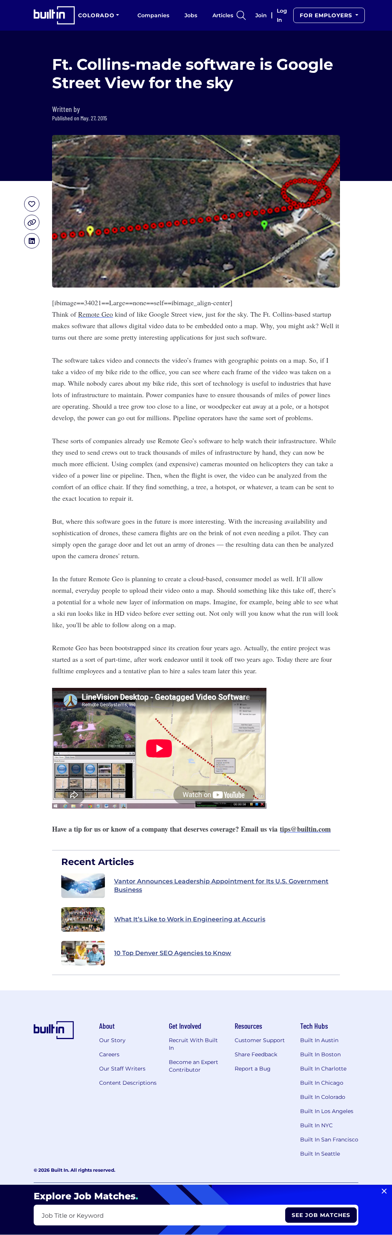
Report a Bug (253, 1068)
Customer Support (260, 1040)
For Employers (327, 15)
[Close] (384, 1191)
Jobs (191, 15)
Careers (109, 1054)
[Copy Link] (31, 222)
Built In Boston (320, 1054)
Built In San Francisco (329, 1139)
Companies (153, 15)
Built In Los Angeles (326, 1111)
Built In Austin (319, 1040)
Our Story (112, 1040)
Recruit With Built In (193, 1044)
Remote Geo (95, 314)
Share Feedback (256, 1054)
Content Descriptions (128, 1082)
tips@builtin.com (305, 829)
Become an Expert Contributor (193, 1066)
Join (261, 15)
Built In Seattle (320, 1153)
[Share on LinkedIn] (31, 240)
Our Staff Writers (122, 1068)
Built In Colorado (322, 1097)
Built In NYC (316, 1125)
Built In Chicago (321, 1082)
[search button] (241, 15)
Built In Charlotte (323, 1068)
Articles (222, 15)
